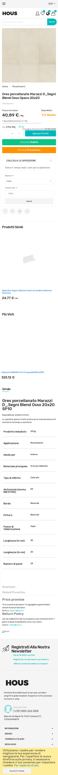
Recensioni (8, 586)
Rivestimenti (18, 86)
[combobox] (29, 22)
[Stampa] (20, 211)
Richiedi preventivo (13, 592)
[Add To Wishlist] (5, 211)
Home (5, 86)
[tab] (29, 389)
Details (6, 389)
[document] (29, 761)
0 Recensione (7, 104)
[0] (43, 14)
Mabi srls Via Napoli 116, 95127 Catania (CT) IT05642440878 (22, 718)
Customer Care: (20, 707)
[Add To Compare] (12, 211)
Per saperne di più (26, 765)
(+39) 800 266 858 (25, 711)
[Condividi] (27, 211)
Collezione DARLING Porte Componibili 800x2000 (22, 372)
